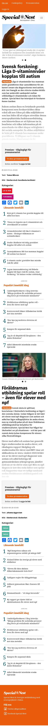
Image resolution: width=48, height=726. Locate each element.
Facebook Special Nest (17, 714)
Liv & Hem (7, 191)
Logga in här (25, 164)
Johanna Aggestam (14, 513)
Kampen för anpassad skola (19, 329)
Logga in (5, 9)
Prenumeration (32, 3)
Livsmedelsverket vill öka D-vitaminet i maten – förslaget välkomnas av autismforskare (24, 233)
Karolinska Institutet (26, 180)
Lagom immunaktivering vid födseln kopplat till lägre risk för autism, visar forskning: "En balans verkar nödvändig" (24, 271)
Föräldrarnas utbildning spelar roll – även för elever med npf (24, 395)
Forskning (7, 197)
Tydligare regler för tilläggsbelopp (22, 578)
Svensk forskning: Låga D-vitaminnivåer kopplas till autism (23, 71)
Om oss (5, 3)
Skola (5, 528)
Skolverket (22, 518)
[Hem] (18, 18)
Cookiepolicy (17, 3)
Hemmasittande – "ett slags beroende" (23, 593)
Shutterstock (12, 180)
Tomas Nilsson (13, 175)
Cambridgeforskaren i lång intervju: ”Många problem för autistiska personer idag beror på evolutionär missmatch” (24, 293)
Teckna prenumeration (17, 159)
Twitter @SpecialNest (17, 709)
